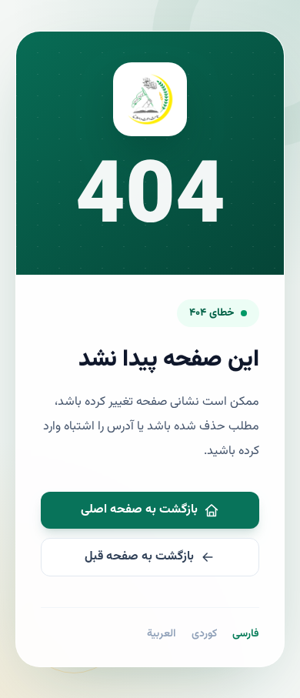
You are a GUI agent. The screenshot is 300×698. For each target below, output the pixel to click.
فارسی (245, 634)
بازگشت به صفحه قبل (139, 556)
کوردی (204, 634)
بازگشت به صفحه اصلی (139, 509)
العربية (161, 634)
